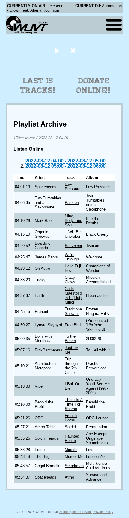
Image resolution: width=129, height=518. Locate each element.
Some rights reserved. (75, 512)
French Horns (71, 417)
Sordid (70, 427)
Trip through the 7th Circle (71, 366)
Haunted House (72, 438)
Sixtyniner (73, 245)
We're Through (72, 256)
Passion (72, 202)
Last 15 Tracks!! (38, 85)
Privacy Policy (103, 512)
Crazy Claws (70, 279)
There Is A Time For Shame (74, 404)
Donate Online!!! (93, 85)
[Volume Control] (74, 50)
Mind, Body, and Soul (73, 220)
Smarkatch (74, 466)
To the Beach (70, 338)
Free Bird (73, 325)
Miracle (71, 449)
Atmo (69, 477)
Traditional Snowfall (74, 311)
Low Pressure (72, 186)
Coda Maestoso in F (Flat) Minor (73, 295)
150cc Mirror (24, 138)
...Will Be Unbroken (73, 234)
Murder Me (74, 456)
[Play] (57, 50)
